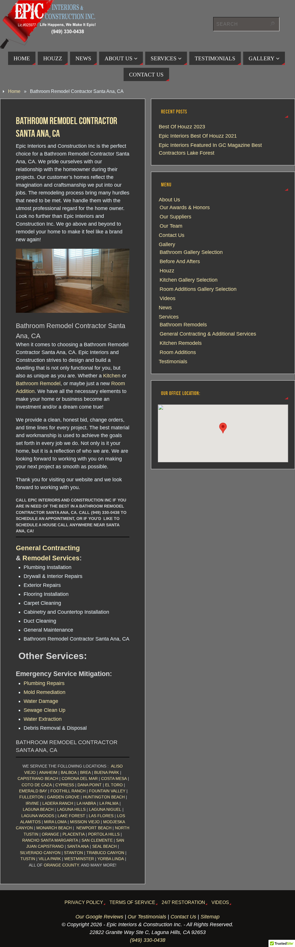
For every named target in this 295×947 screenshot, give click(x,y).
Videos (167, 298)
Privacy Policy (84, 902)
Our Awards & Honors (185, 207)
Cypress (64, 785)
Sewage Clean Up (44, 710)
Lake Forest (71, 815)
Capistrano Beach (38, 778)
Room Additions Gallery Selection (198, 289)
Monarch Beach (54, 828)
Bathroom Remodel (38, 383)
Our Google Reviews (99, 917)
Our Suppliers (175, 217)
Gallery (167, 244)
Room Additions (178, 352)
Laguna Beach (38, 809)
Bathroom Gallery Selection (191, 252)
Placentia (74, 834)
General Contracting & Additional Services (208, 334)
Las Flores (101, 815)
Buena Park (106, 772)
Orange (50, 834)
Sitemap (210, 917)
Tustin (27, 858)
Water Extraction (43, 719)
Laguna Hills (71, 809)
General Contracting (48, 548)
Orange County (61, 865)
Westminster (79, 858)
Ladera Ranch (57, 803)
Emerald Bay (33, 791)
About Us (169, 200)
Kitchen (111, 376)
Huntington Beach (104, 797)
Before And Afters (180, 261)
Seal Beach (104, 846)
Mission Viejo (85, 821)
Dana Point (89, 785)
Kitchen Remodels (181, 343)
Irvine (32, 803)
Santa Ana (78, 846)
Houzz (167, 271)
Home (14, 91)
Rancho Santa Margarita (50, 840)
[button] (223, 428)
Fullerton (31, 797)
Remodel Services (51, 558)
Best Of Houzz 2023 (182, 127)
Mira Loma (55, 821)
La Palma (108, 803)
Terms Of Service (132, 902)
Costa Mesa (114, 778)
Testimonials (173, 361)
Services (169, 317)
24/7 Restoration (183, 902)
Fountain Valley (107, 791)
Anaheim (48, 772)
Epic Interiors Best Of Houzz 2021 (198, 136)
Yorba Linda (110, 858)
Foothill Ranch (68, 791)
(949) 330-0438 (147, 940)
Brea (85, 772)
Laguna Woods (37, 815)
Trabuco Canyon (105, 852)
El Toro (114, 785)
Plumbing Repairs (44, 683)
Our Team (171, 226)
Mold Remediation (44, 692)
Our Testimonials (147, 917)
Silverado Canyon (40, 852)
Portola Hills (104, 834)
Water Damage (41, 701)
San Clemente (97, 840)
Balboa (69, 772)
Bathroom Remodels (183, 324)
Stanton (73, 852)
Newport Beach (93, 828)
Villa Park (50, 858)
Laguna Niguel (105, 809)
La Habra (86, 803)
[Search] (272, 24)
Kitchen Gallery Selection (189, 280)
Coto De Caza (37, 785)
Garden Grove (63, 797)
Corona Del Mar (80, 778)
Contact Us (171, 235)
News (165, 307)
